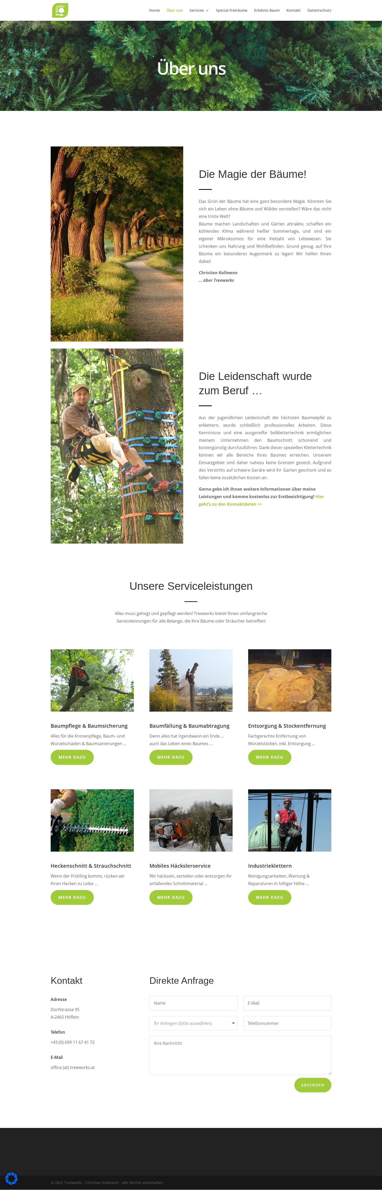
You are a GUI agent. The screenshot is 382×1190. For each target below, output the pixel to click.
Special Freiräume (231, 11)
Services (196, 11)
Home (154, 11)
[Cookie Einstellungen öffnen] (11, 1183)
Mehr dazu (72, 757)
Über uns (175, 11)
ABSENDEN (313, 1084)
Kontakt (293, 11)
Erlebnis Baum (267, 11)
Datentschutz (319, 11)
